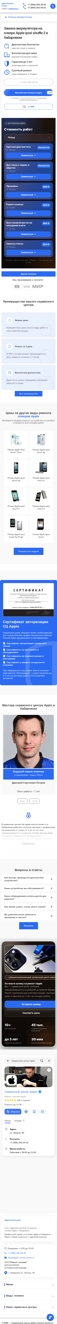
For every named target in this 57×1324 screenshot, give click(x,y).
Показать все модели (28, 551)
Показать (28, 926)
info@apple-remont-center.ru (21, 1257)
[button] (23, 801)
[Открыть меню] (53, 6)
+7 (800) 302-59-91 (37, 7)
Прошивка (12, 186)
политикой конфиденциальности (32, 99)
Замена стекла (14, 243)
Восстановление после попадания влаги (19, 224)
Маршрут (15, 1111)
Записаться (27, 155)
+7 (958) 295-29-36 (37, 4)
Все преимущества (28, 394)
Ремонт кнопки (14, 204)
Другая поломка (28, 274)
